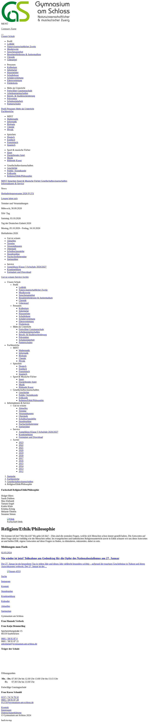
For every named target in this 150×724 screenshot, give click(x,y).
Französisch (12, 142)
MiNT (4, 181)
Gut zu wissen (8, 277)
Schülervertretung (15, 78)
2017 (21, 458)
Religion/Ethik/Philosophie (19, 176)
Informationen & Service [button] (12, 183)
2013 (21, 468)
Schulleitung (13, 75)
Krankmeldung (14, 269)
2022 (21, 445)
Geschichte (12, 168)
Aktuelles (11, 241)
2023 (21, 442)
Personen (11, 109)
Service (18, 277)
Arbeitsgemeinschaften (17, 93)
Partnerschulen (14, 104)
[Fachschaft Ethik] (10, 519)
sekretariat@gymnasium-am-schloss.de (19, 644)
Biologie (11, 124)
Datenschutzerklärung (11, 712)
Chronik (11, 57)
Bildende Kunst (14, 160)
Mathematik (12, 119)
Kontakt (5, 707)
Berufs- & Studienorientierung (21, 96)
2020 (21, 450)
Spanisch (11, 145)
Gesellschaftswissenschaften (54, 181)
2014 (21, 466)
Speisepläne (12, 259)
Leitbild (10, 44)
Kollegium (12, 67)
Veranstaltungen (14, 246)
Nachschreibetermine (17, 256)
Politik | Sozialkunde (16, 170)
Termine (11, 243)
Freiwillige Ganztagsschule (19, 90)
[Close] (2, 34)
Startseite (11, 476)
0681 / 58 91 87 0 (9, 638)
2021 (21, 447)
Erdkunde (11, 173)
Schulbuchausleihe (15, 251)
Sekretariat (12, 70)
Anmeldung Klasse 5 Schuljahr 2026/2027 (26, 267)
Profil (4, 109)
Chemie (10, 127)
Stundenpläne (13, 254)
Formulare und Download (19, 272)
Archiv (25, 277)
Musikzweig (12, 49)
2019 (21, 453)
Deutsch (11, 137)
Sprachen (12, 181)
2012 (21, 471)
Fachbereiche (13, 479)
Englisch (11, 139)
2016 (21, 461)
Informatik (12, 121)
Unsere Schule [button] (8, 36)
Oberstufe (11, 248)
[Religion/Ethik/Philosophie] (35, 21)
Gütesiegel (12, 59)
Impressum (6, 710)
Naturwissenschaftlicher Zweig (21, 46)
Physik (10, 129)
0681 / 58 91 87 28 (10, 700)
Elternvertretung (14, 80)
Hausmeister (12, 72)
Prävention (12, 98)
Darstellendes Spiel (16, 155)
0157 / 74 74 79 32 (10, 697)
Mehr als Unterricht (25, 109)
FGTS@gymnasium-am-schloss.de (17, 702)
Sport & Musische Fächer (29, 181)
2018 (21, 455)
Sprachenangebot (15, 52)
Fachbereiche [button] (7, 111)
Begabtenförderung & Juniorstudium (24, 54)
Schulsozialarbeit (15, 101)
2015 (21, 463)
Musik (10, 158)
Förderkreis (12, 83)
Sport (9, 152)
